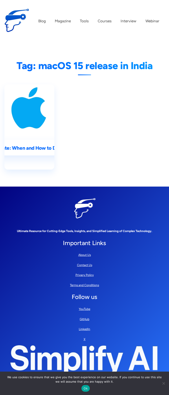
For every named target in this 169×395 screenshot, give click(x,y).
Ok (86, 388)
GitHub (84, 319)
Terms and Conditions (84, 285)
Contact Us (84, 265)
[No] (163, 383)
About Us (84, 255)
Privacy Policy (84, 275)
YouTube (84, 309)
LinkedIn (84, 329)
